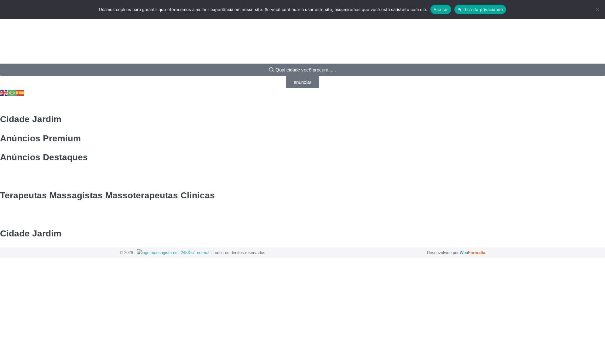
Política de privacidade (480, 9)
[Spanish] (20, 92)
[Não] (597, 9)
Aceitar (441, 9)
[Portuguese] (12, 92)
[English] (4, 92)
